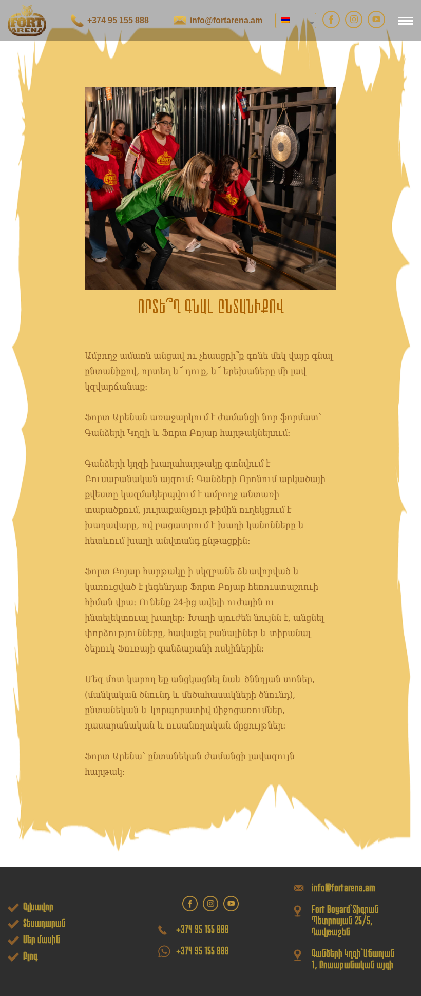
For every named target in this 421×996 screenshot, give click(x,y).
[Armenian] (291, 20)
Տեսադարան (44, 923)
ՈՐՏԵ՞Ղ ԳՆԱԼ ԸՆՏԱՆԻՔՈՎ (211, 307)
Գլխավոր (38, 906)
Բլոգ (30, 956)
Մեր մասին (41, 939)
